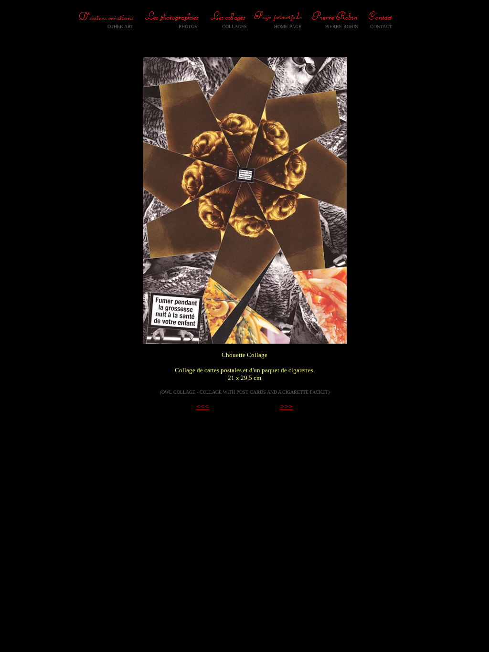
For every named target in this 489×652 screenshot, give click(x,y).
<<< (202, 406)
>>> (286, 406)
